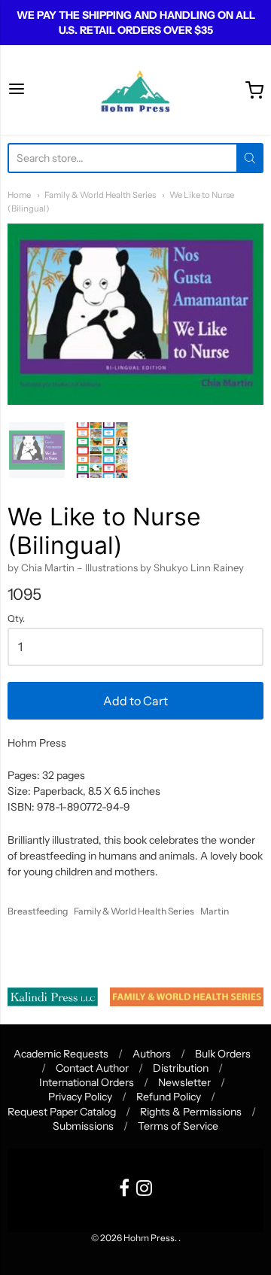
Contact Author (92, 1068)
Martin (214, 911)
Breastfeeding (38, 911)
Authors (151, 1053)
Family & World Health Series (100, 195)
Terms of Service (178, 1126)
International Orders (86, 1082)
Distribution (181, 1068)
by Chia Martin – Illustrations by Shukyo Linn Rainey (126, 567)
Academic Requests (61, 1053)
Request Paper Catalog (62, 1111)
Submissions (83, 1126)
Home (19, 195)
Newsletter (184, 1082)
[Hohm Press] (135, 90)
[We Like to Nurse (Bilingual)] (37, 450)
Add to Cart (135, 700)
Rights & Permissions (191, 1111)
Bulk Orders (223, 1053)
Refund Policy (168, 1096)
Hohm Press (149, 1237)
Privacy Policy (80, 1096)
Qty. (16, 618)
